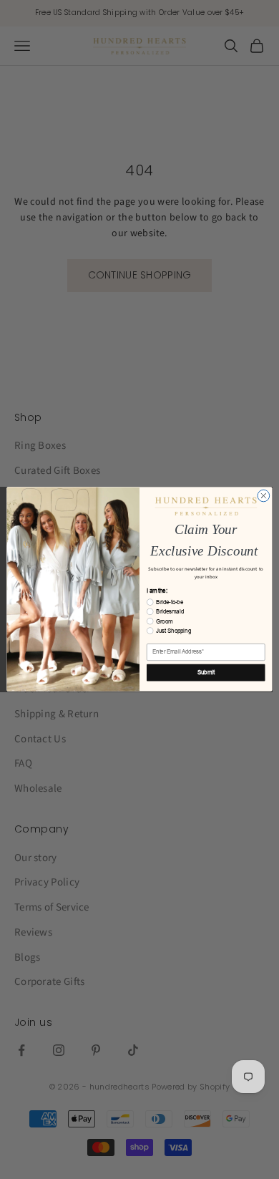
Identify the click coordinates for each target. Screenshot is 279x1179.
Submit (206, 673)
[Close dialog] (264, 496)
